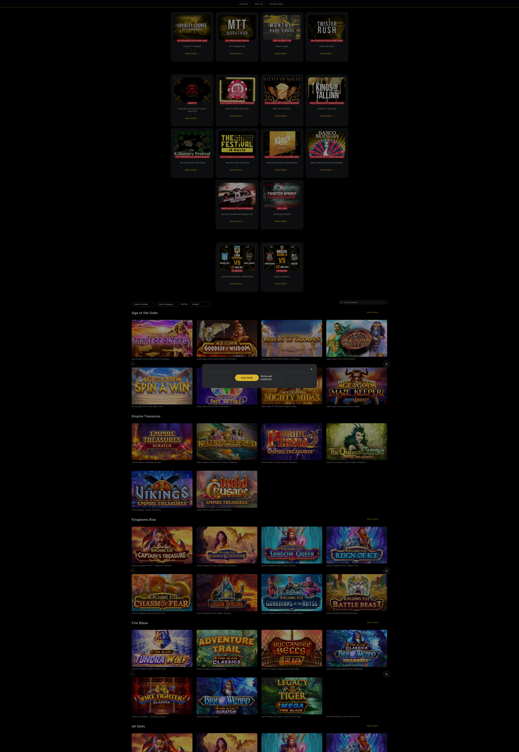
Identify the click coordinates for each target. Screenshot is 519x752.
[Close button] (311, 369)
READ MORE (247, 378)
